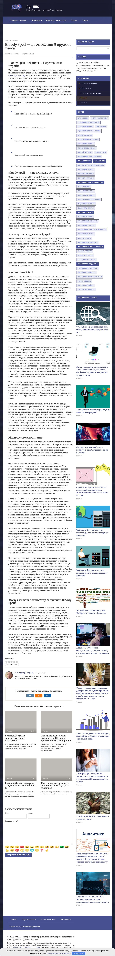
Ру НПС (32, 7)
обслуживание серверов (87, 221)
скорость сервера (85, 255)
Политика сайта (48, 919)
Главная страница (18, 20)
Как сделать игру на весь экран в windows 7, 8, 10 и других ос (55, 785)
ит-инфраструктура (86, 191)
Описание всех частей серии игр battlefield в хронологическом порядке (56, 738)
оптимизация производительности (92, 229)
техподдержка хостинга (87, 268)
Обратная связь (29, 919)
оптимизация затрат (86, 225)
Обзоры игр (36, 20)
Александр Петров (24, 673)
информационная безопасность (90, 182)
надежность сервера (86, 204)
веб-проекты (100, 152)
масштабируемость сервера (89, 199)
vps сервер (101, 127)
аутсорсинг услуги (86, 144)
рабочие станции (85, 251)
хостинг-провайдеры (86, 290)
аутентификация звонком (88, 139)
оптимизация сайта (86, 234)
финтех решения (84, 281)
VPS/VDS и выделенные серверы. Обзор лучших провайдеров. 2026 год (92, 329)
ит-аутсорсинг (84, 187)
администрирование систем (89, 131)
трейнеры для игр (16, 75)
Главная (13, 919)
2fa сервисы (83, 118)
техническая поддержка (87, 264)
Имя (7, 813)
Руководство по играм (56, 20)
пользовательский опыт (87, 242)
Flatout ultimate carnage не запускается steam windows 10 (20, 785)
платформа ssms (84, 238)
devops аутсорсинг (99, 118)
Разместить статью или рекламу (25, 926)
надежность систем (86, 208)
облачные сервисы (85, 212)
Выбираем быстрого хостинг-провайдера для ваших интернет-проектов (92, 533)
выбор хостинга (84, 161)
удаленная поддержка (86, 272)
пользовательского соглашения (27, 947)
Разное (74, 20)
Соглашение (65, 919)
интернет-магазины (86, 174)
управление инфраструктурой (90, 277)
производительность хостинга (90, 247)
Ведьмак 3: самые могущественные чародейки (15, 738)
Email (30, 813)
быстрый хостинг (85, 152)
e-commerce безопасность (88, 122)
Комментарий (11, 821)
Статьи (85, 20)
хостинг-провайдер (86, 285)
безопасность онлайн (86, 148)
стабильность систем (86, 260)
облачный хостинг (85, 217)
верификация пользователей (89, 157)
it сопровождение (85, 127)
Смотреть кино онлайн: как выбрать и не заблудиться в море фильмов (92, 450)
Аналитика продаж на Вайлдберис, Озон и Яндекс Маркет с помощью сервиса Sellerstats (92, 736)
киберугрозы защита (86, 195)
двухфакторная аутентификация (91, 165)
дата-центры (100, 161)
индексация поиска (86, 169)
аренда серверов (85, 135)
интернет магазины (86, 178)
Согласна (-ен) (78, 953)
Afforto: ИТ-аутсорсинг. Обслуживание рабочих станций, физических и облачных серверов (92, 650)
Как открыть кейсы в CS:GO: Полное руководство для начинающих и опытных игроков (92, 899)
